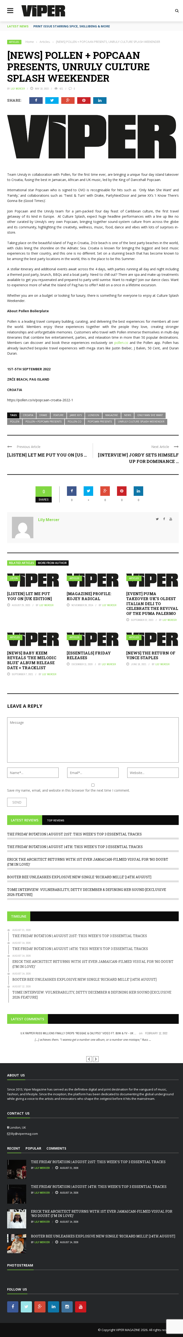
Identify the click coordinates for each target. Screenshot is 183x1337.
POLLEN (14, 421)
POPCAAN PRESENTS (100, 421)
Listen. (14, 578)
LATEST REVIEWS (24, 820)
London (93, 415)
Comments (56, 1148)
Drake (43, 415)
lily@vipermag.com (24, 1133)
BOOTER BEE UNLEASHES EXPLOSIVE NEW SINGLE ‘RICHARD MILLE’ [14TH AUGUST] (79, 877)
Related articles (21, 563)
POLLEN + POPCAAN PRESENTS (43, 421)
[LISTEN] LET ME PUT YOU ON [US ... (47, 455)
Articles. (14, 42)
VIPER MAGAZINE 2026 (131, 1330)
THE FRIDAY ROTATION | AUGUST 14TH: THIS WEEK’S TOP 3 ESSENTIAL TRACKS (75, 846)
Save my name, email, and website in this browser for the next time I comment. (68, 790)
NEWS (127, 415)
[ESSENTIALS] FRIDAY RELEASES (89, 655)
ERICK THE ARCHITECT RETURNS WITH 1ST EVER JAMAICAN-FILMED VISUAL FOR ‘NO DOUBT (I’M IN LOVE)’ (101, 1213)
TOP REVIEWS (55, 820)
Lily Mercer (18, 88)
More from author (52, 563)
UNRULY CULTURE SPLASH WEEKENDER (141, 421)
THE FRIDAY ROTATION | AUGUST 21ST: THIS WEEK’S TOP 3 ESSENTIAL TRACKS (74, 834)
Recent (13, 1148)
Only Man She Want (150, 415)
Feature (58, 415)
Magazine (111, 415)
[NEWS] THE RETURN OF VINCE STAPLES (150, 655)
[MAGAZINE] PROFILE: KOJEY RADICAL (89, 596)
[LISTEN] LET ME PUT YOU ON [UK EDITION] (29, 596)
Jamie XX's (76, 415)
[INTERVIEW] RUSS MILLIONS (93, 1048)
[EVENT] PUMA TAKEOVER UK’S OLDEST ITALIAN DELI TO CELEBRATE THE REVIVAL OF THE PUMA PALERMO (152, 603)
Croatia (28, 415)
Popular (33, 1148)
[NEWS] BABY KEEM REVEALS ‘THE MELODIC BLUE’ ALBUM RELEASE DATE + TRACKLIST (31, 660)
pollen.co (120, 342)
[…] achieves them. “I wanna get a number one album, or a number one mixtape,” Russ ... (93, 1039)
